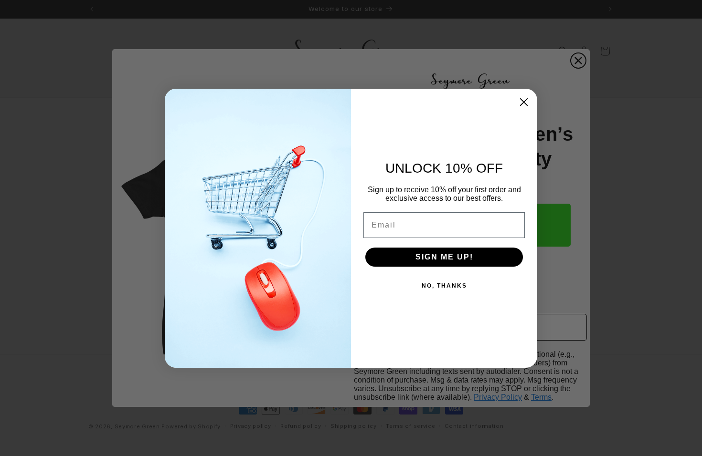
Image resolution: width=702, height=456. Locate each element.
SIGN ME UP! (444, 257)
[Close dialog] (523, 102)
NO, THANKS (444, 285)
